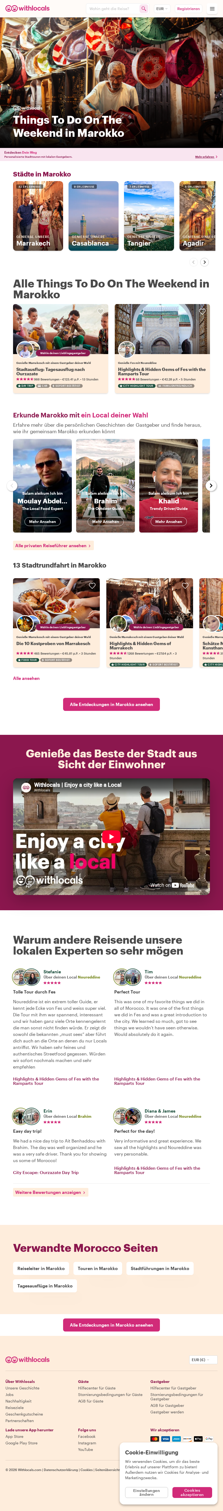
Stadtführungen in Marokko (160, 1268)
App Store (14, 1436)
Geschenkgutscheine (24, 1414)
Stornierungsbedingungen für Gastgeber (176, 1396)
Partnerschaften (19, 1420)
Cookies (86, 1470)
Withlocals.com (29, 1470)
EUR (160, 8)
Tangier (143, 241)
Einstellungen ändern (146, 1492)
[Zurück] (193, 262)
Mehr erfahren (204, 156)
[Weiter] (204, 262)
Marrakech (33, 241)
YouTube (85, 1449)
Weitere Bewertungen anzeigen (48, 1192)
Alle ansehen (26, 678)
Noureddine (89, 977)
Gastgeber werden (167, 1412)
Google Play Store (21, 1443)
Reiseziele (14, 1407)
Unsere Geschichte (22, 1388)
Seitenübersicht (107, 1470)
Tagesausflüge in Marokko (45, 1285)
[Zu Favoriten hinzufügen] (100, 311)
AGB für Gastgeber (167, 1405)
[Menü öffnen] (212, 8)
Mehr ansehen (42, 521)
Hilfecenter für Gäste (97, 1388)
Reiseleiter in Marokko (41, 1268)
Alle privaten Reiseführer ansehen (50, 545)
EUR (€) (198, 1359)
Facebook (86, 1436)
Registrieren (188, 8)
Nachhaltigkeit (18, 1401)
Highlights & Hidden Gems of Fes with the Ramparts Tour (162, 371)
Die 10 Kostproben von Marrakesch (53, 643)
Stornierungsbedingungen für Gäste (110, 1394)
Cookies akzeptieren (192, 1492)
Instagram (87, 1443)
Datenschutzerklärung (61, 1470)
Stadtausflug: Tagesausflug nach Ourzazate (50, 371)
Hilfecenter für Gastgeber (173, 1388)
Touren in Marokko (98, 1268)
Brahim (84, 1116)
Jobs (9, 1394)
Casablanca (90, 241)
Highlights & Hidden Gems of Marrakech (140, 645)
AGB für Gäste (90, 1401)
